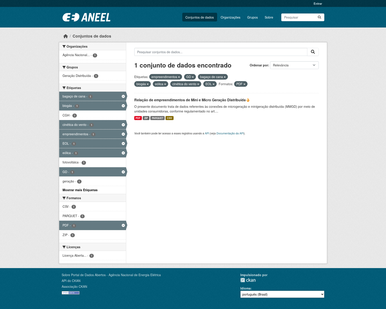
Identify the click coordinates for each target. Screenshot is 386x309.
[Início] (65, 36)
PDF (138, 118)
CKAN (248, 280)
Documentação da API (230, 133)
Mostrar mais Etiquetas (80, 190)
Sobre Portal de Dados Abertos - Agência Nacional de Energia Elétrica (111, 275)
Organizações (230, 17)
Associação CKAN (74, 286)
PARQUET (157, 118)
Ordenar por (259, 65)
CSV (169, 118)
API (207, 133)
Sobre (269, 17)
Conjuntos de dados (199, 17)
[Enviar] (319, 17)
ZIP (146, 118)
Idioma (245, 288)
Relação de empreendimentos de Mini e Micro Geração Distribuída (190, 99)
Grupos (252, 17)
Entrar (318, 3)
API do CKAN (71, 280)
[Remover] (179, 77)
